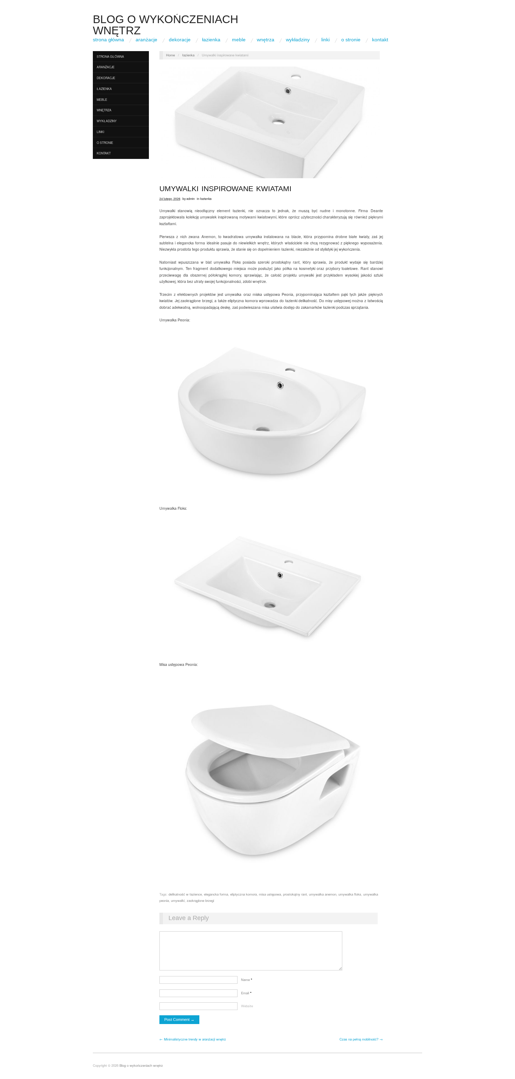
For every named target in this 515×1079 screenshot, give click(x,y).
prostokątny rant (295, 894)
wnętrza (265, 39)
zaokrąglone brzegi (200, 900)
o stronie (350, 39)
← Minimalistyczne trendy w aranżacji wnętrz (192, 1039)
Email (246, 992)
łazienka (211, 39)
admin (190, 198)
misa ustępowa (270, 894)
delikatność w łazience (185, 894)
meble (239, 39)
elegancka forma (216, 894)
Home (170, 55)
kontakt (380, 39)
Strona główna (108, 39)
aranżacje (146, 39)
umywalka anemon (322, 894)
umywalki (178, 900)
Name (246, 979)
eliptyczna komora (243, 894)
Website (247, 1005)
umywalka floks (349, 894)
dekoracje (180, 39)
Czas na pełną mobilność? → (361, 1039)
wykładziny (298, 39)
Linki (325, 39)
